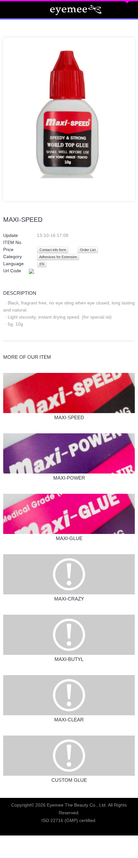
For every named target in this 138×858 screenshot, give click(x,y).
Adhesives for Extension (58, 257)
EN (41, 264)
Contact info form (52, 250)
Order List (88, 250)
